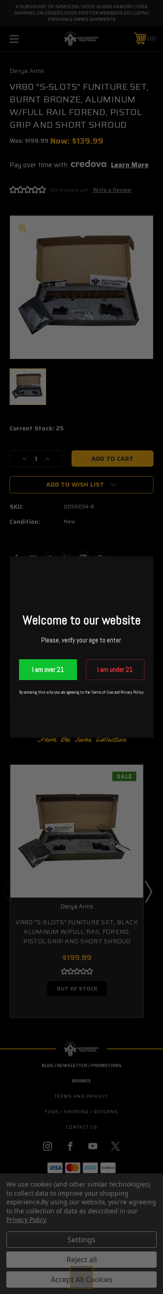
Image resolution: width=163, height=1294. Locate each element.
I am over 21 (48, 669)
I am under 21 (115, 669)
